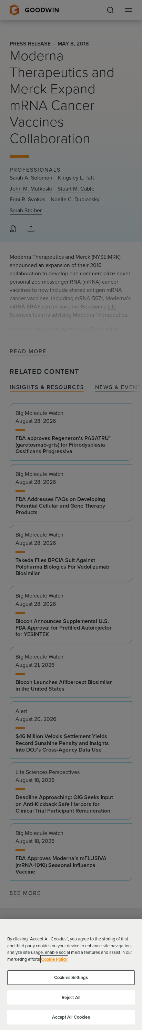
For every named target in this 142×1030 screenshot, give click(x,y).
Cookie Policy (54, 959)
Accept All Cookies (71, 1017)
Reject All (71, 997)
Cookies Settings (71, 977)
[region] (71, 974)
